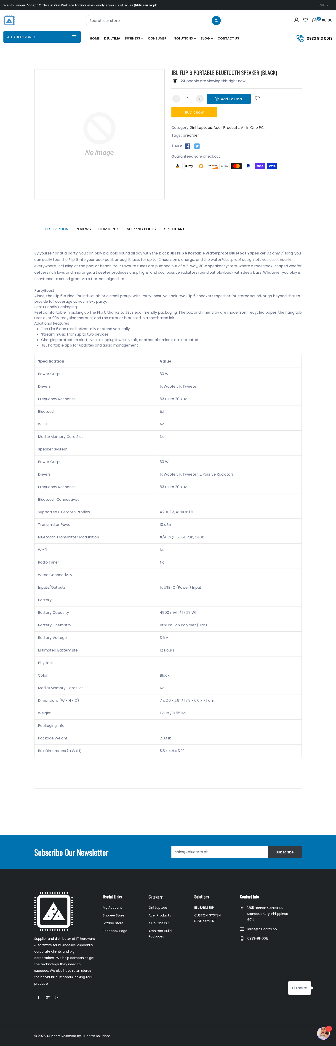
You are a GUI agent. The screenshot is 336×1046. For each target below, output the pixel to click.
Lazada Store (113, 923)
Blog (205, 38)
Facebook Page (115, 931)
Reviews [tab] (83, 229)
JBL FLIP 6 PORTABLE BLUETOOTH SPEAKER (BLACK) (224, 72)
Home (94, 38)
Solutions (183, 38)
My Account (112, 907)
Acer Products (226, 127)
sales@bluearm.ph (262, 929)
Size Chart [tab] (174, 229)
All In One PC (252, 127)
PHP (321, 5)
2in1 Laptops (201, 127)
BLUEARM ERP (204, 907)
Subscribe (285, 852)
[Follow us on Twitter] (197, 146)
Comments (109, 229)
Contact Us (228, 38)
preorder (191, 135)
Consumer (157, 38)
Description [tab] (56, 229)
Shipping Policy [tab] (142, 229)
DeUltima (112, 38)
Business (132, 38)
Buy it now (194, 112)
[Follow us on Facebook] (188, 146)
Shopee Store (113, 915)
